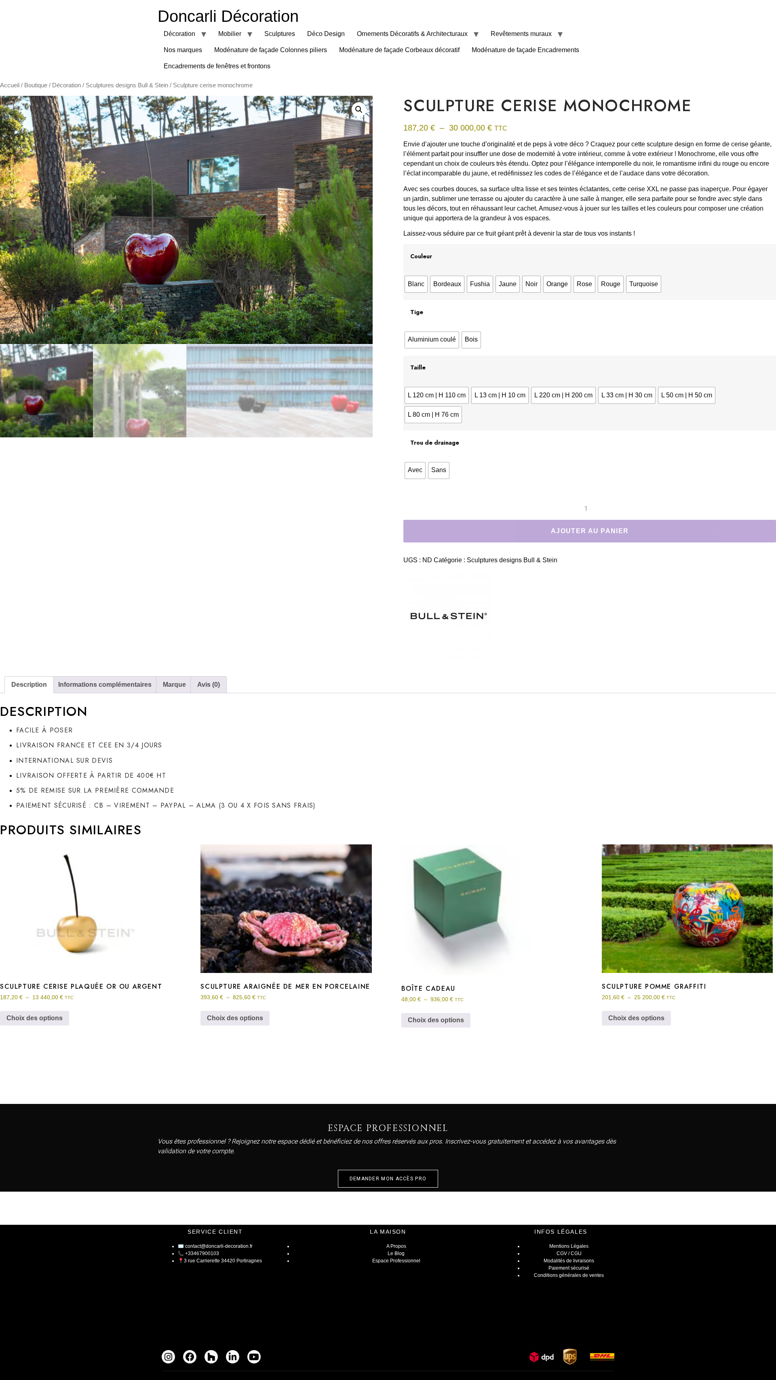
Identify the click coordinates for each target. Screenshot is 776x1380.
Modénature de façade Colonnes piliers (270, 49)
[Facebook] (189, 1356)
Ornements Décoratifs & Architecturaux (412, 33)
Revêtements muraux (521, 33)
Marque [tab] (174, 684)
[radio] (416, 284)
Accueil (9, 85)
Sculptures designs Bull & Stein (127, 85)
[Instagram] (168, 1356)
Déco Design (326, 33)
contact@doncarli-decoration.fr (219, 1246)
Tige (416, 312)
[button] (359, 109)
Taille (418, 367)
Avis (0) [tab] (208, 684)
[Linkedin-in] (232, 1356)
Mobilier (229, 33)
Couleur (421, 256)
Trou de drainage (434, 443)
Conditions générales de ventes (569, 1275)
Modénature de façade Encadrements (525, 49)
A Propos (396, 1246)
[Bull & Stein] (447, 617)
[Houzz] (211, 1356)
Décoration (179, 33)
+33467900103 (202, 1253)
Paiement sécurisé (568, 1268)
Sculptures (279, 33)
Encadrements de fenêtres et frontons (217, 66)
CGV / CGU (569, 1253)
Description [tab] (29, 684)
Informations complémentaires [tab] (105, 684)
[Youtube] (254, 1356)
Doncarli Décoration (228, 16)
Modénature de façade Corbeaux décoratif (399, 49)
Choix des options (34, 1018)
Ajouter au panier (589, 531)
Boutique (35, 85)
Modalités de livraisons (569, 1261)
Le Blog (396, 1253)
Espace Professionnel (396, 1261)
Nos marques (183, 49)
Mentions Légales (568, 1246)
